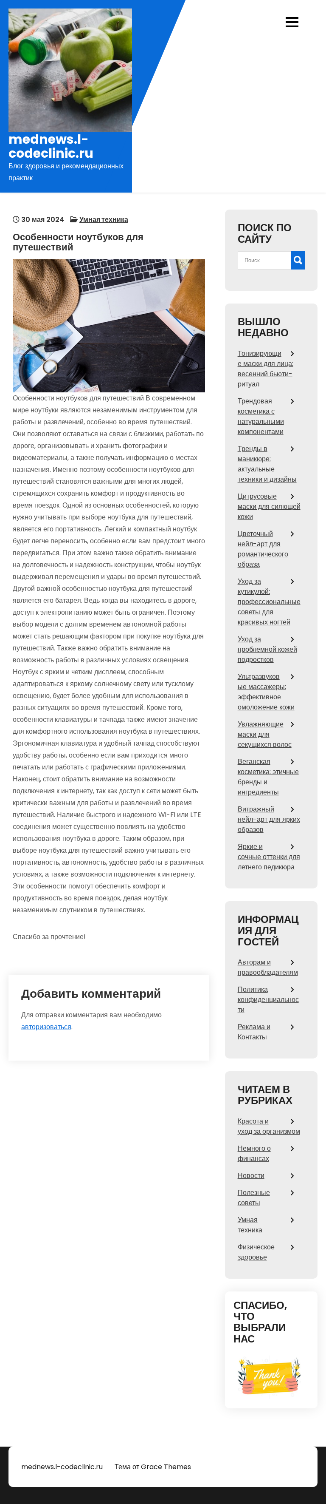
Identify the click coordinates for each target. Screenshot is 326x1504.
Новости (251, 1175)
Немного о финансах (254, 1153)
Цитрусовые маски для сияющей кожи (269, 506)
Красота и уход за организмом (269, 1126)
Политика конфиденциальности (268, 1000)
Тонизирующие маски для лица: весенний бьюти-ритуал (265, 369)
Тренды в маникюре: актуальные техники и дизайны (267, 464)
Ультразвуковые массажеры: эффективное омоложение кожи (266, 692)
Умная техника (103, 219)
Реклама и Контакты (254, 1032)
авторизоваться (46, 1027)
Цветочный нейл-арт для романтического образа (263, 549)
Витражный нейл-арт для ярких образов (269, 819)
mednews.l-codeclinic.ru (50, 146)
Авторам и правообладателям (268, 967)
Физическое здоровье (256, 1252)
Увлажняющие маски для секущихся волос (265, 734)
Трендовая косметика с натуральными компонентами (261, 416)
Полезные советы (254, 1198)
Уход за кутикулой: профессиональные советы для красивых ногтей (269, 601)
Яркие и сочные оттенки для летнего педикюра (269, 857)
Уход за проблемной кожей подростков (267, 649)
